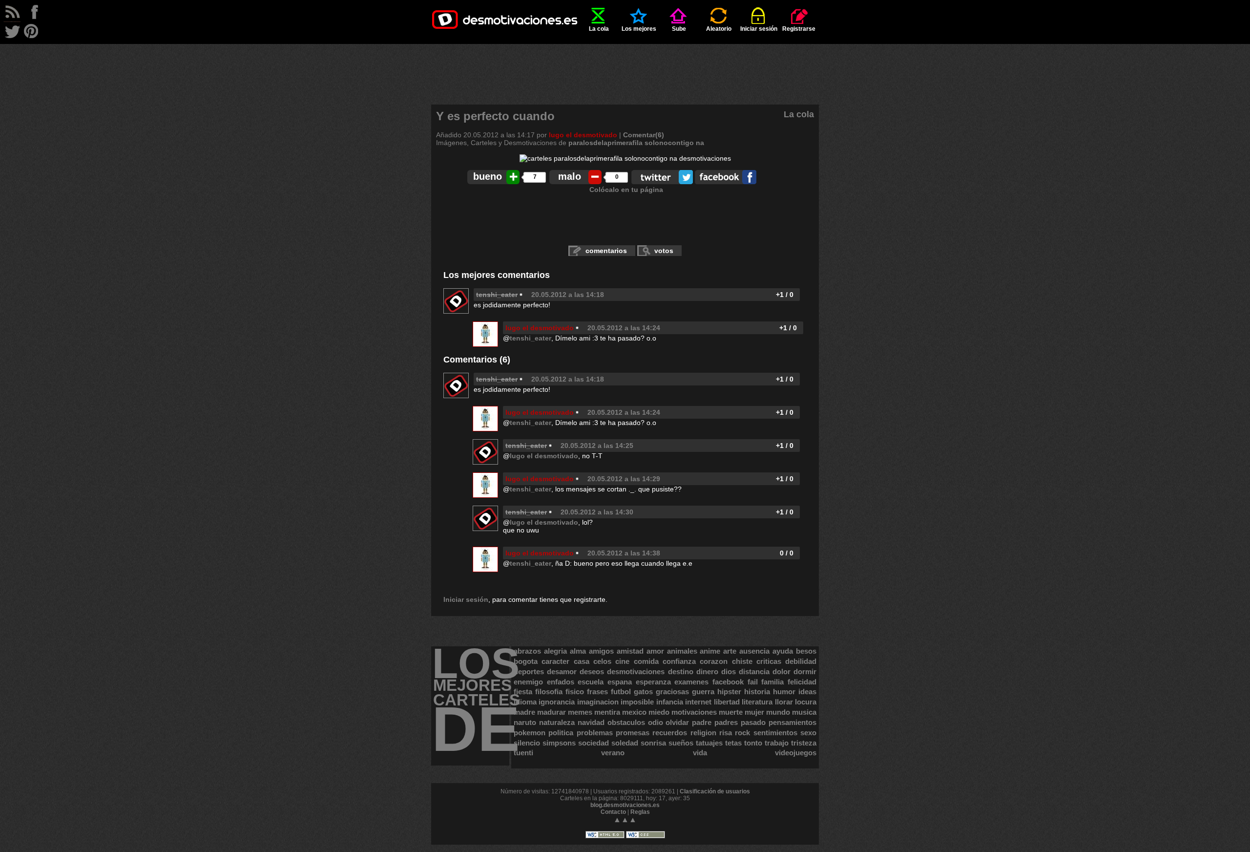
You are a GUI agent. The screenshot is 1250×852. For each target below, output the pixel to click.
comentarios (606, 251)
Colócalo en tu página (626, 189)
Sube (679, 28)
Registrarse (798, 28)
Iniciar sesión (758, 28)
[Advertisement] (625, 66)
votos (663, 251)
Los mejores (639, 28)
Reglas (640, 812)
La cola (599, 28)
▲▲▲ (625, 819)
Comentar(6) (643, 135)
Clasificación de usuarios (715, 791)
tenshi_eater (530, 338)
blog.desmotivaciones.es (625, 805)
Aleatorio (718, 28)
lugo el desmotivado (583, 135)
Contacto (613, 812)
